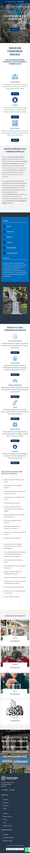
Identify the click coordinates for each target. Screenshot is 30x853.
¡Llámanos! (20, 761)
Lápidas (5, 808)
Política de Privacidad (8, 837)
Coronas (5, 819)
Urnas (4, 822)
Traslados (5, 805)
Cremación (5, 799)
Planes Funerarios (7, 816)
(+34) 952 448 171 (12, 1)
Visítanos (10, 203)
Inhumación (6, 802)
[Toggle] (2, 479)
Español (20, 1)
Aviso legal (5, 834)
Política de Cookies (7, 840)
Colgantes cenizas (7, 825)
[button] (2, 7)
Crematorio (6, 813)
